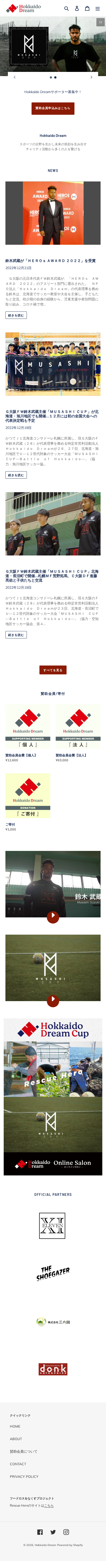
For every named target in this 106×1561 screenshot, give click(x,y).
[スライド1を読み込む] (51, 77)
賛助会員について (23, 1451)
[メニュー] (97, 8)
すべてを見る (53, 670)
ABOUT (16, 1439)
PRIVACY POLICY (24, 1476)
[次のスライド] (91, 77)
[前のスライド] (14, 77)
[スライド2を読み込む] (55, 77)
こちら (49, 1505)
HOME (15, 1426)
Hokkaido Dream (45, 1545)
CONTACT (18, 1464)
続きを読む (16, 315)
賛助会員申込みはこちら (53, 108)
